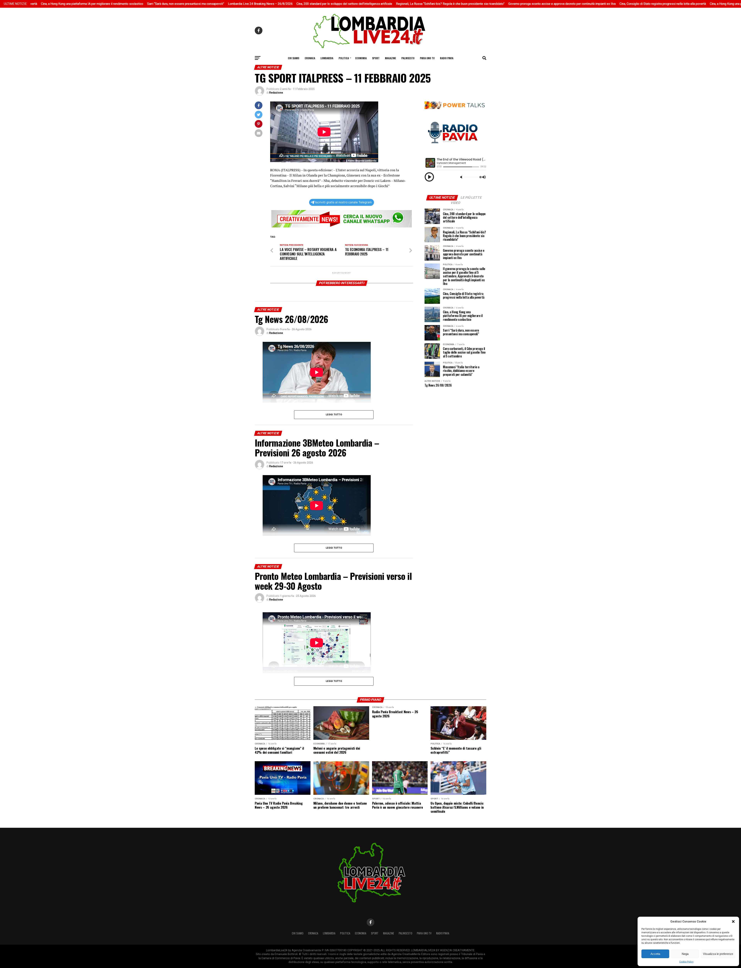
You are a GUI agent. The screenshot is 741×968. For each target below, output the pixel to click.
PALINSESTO (407, 58)
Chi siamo (293, 58)
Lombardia (327, 58)
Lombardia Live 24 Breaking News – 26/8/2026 (202, 4)
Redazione (276, 92)
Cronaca (310, 58)
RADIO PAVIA (446, 58)
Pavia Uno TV (427, 58)
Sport (376, 58)
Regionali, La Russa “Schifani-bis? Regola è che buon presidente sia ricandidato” (392, 4)
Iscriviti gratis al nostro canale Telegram (343, 202)
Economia (361, 58)
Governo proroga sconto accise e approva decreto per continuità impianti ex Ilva (504, 4)
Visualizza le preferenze (718, 953)
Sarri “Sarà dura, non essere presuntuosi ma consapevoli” (127, 4)
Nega (685, 953)
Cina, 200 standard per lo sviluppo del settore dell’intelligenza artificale (286, 4)
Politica (344, 58)
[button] (733, 921)
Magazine (390, 58)
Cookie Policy (686, 961)
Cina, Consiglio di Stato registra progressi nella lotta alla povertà (605, 4)
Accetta (655, 953)
